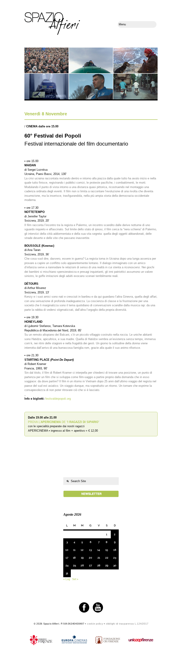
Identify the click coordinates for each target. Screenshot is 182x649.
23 (114, 557)
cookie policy (95, 623)
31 (67, 573)
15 (106, 549)
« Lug (66, 579)
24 (66, 565)
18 (74, 557)
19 (82, 557)
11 (74, 549)
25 (74, 565)
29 (106, 565)
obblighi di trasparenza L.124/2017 (127, 623)
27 (90, 565)
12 (82, 549)
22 (106, 557)
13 (90, 549)
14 (98, 549)
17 (67, 557)
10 (66, 549)
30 (114, 565)
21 (98, 557)
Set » (75, 579)
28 (98, 565)
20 (90, 557)
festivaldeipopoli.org (58, 398)
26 (82, 565)
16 (114, 549)
